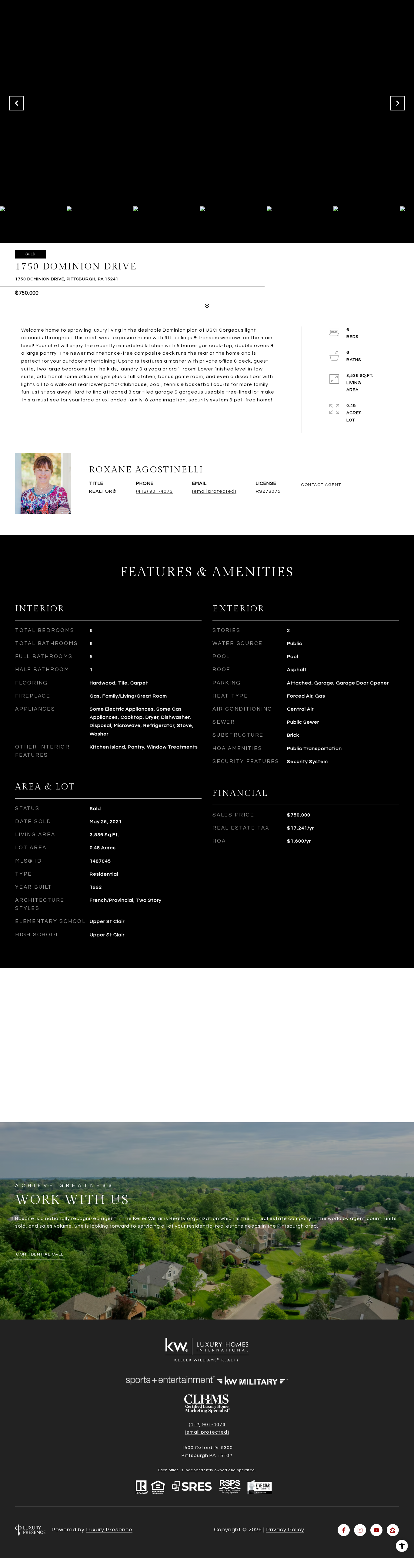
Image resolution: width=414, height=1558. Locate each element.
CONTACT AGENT (321, 485)
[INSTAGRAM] (360, 1530)
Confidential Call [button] (40, 1254)
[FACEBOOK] (344, 1530)
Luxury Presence (109, 1530)
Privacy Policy (285, 1530)
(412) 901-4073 (154, 491)
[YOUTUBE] (376, 1530)
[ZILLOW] (393, 1530)
